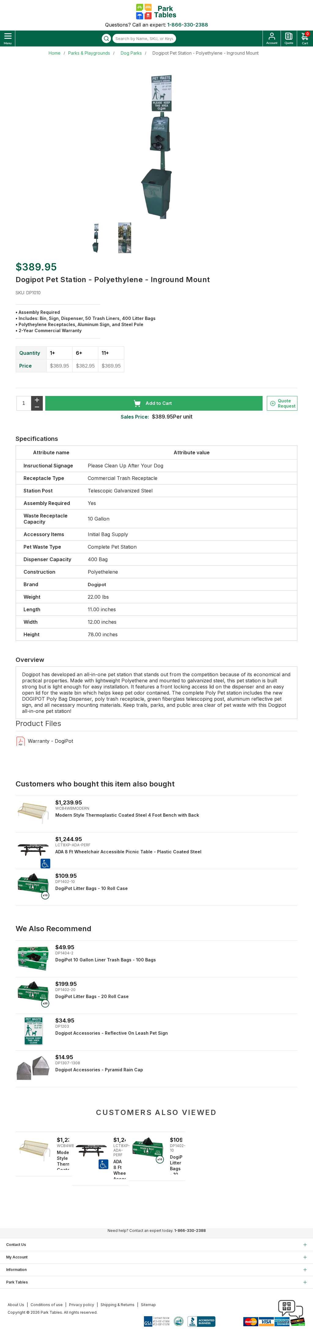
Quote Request (287, 403)
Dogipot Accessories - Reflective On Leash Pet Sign (111, 1033)
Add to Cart (158, 403)
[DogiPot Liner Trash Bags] (33, 958)
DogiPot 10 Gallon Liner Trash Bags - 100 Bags (105, 959)
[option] (99, 238)
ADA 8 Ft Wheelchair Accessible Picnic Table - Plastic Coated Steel (128, 851)
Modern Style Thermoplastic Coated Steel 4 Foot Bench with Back (127, 815)
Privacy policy (81, 1304)
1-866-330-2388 (187, 25)
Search (106, 38)
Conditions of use (47, 1304)
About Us (16, 1304)
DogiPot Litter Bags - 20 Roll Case (92, 996)
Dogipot (97, 584)
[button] (291, 1324)
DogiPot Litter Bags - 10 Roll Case (91, 888)
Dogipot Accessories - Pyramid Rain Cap (99, 1069)
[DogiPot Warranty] (21, 741)
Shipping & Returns (117, 1304)
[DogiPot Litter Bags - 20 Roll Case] (33, 994)
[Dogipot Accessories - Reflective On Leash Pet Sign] (33, 1031)
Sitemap (148, 1304)
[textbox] (144, 38)
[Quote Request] (288, 38)
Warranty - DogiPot (50, 741)
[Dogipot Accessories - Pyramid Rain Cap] (33, 1068)
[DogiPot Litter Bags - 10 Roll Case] (33, 886)
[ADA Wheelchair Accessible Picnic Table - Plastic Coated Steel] (33, 850)
